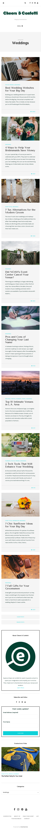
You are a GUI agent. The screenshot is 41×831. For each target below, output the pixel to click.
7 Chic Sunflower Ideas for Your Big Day (19, 525)
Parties (13, 398)
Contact (27, 818)
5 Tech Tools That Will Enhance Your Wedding (19, 465)
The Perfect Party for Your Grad (11, 776)
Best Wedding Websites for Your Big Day (19, 89)
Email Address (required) (10, 712)
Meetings (8, 398)
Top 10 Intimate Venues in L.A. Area (19, 403)
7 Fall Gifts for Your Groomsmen (17, 587)
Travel (24, 398)
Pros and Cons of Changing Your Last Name (17, 339)
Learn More (20, 688)
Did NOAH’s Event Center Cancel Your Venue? (17, 274)
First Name (6, 722)
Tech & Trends (9, 84)
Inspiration (16, 520)
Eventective (7, 816)
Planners (18, 398)
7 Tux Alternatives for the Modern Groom (20, 211)
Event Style (8, 206)
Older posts (20, 617)
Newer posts (20, 622)
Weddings (17, 84)
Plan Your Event (28, 816)
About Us (17, 816)
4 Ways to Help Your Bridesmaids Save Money (20, 149)
